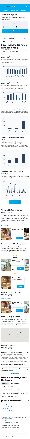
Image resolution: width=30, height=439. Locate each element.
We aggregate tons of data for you (10, 425)
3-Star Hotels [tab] (5, 383)
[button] (2, 6)
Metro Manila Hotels (8, 436)
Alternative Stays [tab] (15, 383)
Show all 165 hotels (6, 226)
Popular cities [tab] (23, 393)
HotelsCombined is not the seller (10, 422)
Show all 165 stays (6, 298)
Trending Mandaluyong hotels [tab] (9, 396)
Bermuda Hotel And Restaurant (9, 406)
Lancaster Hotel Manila (7, 410)
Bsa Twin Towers (6, 405)
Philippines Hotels (8, 434)
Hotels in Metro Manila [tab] (7, 386)
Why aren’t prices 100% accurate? (10, 427)
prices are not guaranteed (7, 418)
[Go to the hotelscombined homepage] (10, 6)
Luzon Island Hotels (20, 434)
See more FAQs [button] (15, 373)
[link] (15, 202)
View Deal (19, 238)
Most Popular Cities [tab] (22, 390)
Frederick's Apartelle (6, 408)
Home (2, 434)
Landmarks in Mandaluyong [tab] (8, 390)
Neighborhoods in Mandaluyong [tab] (10, 393)
